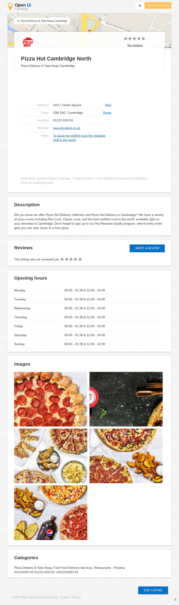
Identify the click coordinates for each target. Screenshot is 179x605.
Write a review (147, 248)
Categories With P (83, 178)
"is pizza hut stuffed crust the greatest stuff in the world (79, 138)
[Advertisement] (64, 158)
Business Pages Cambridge (53, 178)
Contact (65, 597)
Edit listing (153, 590)
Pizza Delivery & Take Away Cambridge (43, 20)
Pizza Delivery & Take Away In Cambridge (121, 178)
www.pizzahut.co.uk (66, 128)
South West (27, 178)
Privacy (76, 597)
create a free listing (158, 5)
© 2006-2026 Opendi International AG (34, 597)
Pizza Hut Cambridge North (37, 182)
